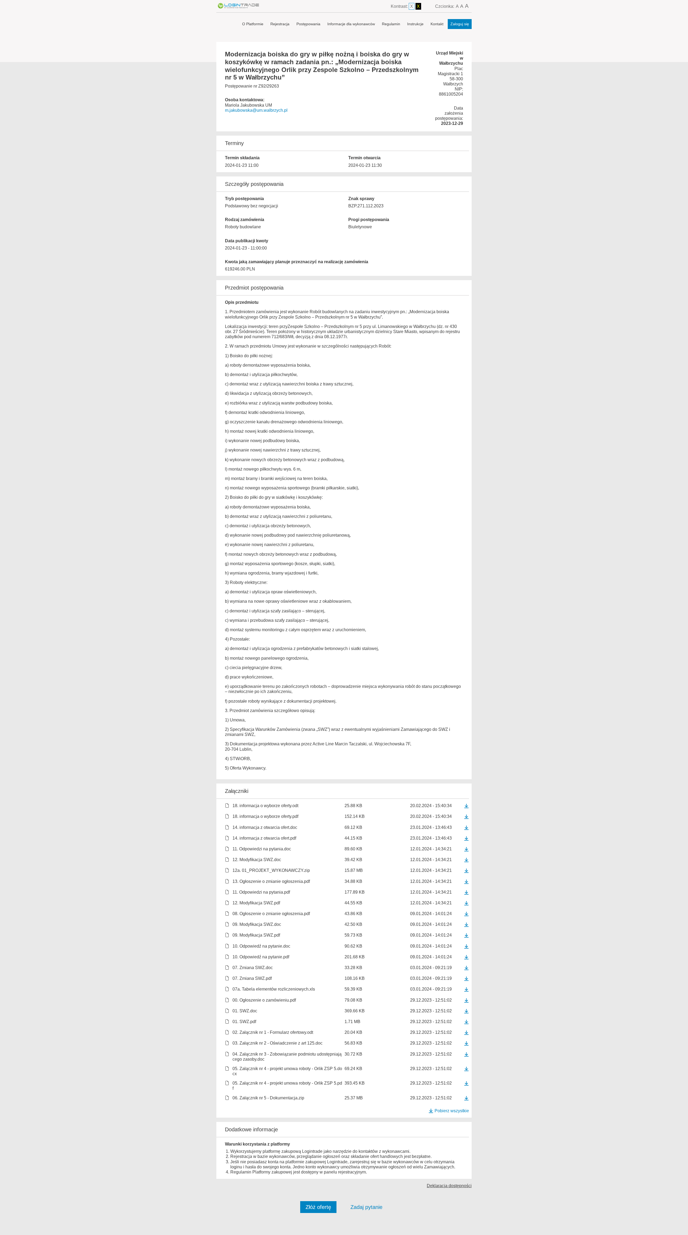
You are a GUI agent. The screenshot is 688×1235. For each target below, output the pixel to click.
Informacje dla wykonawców (351, 24)
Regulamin (391, 24)
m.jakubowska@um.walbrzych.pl (256, 110)
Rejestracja (279, 24)
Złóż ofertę (318, 1207)
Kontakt (437, 24)
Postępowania (308, 24)
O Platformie (252, 24)
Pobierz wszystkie (452, 1110)
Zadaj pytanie (366, 1207)
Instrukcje (415, 24)
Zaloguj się (459, 24)
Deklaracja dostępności (449, 1185)
